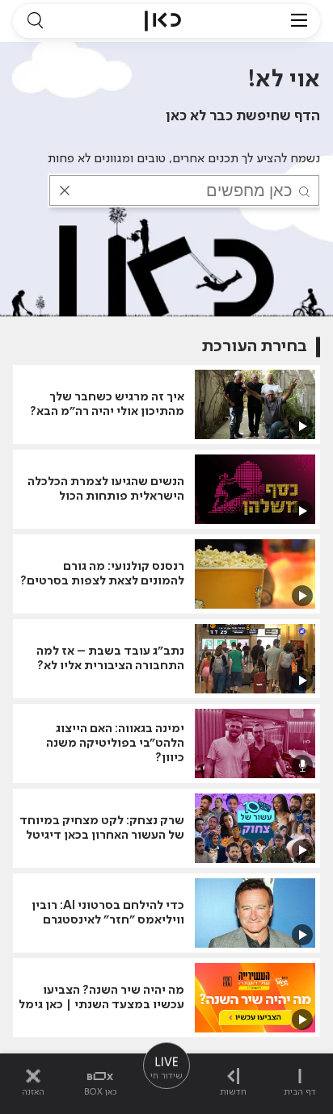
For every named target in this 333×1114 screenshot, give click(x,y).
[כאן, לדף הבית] (162, 21)
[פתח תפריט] (299, 21)
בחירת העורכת (254, 346)
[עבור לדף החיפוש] (34, 21)
